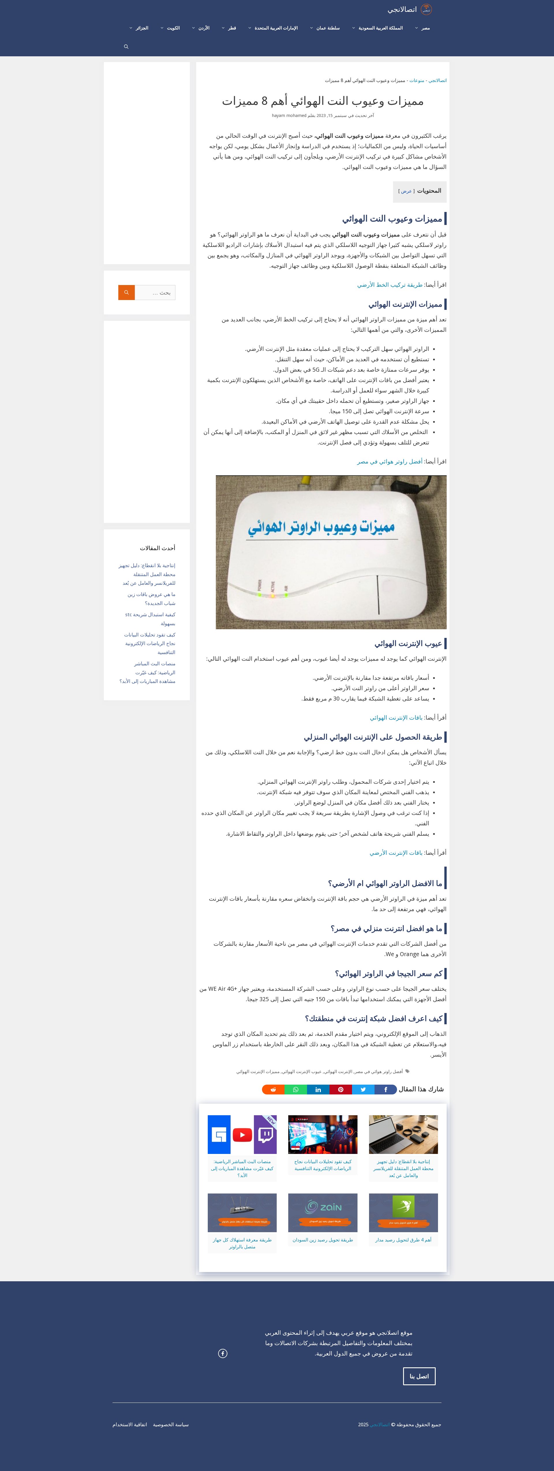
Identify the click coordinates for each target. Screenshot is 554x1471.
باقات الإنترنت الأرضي (396, 852)
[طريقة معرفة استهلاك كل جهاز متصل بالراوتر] (242, 1227)
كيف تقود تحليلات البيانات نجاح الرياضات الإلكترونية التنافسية (149, 643)
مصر (426, 28)
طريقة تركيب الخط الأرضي (390, 284)
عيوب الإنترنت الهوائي (302, 1071)
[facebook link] (222, 1353)
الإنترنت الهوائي (338, 1071)
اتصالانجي (402, 9)
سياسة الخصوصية (171, 1424)
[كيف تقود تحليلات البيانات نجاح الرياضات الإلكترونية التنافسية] (322, 1148)
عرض (406, 191)
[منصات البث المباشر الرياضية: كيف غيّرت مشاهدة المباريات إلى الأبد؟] (242, 1148)
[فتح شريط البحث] (126, 47)
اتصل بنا (419, 1376)
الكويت (173, 28)
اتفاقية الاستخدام (130, 1424)
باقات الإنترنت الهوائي (396, 717)
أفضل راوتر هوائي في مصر (390, 461)
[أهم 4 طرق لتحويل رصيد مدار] (403, 1227)
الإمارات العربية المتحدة (276, 28)
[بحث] (126, 292)
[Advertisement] (146, 163)
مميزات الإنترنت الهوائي (258, 1071)
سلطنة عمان (328, 28)
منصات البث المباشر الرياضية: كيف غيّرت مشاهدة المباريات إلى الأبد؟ (242, 1168)
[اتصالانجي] (426, 9)
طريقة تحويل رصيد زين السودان (323, 1240)
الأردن (204, 28)
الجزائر (142, 28)
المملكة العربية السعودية (381, 28)
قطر (232, 28)
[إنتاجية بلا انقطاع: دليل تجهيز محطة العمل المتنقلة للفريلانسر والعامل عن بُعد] (403, 1148)
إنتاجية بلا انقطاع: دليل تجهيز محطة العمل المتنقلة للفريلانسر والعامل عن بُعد (403, 1168)
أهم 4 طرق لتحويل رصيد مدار (403, 1240)
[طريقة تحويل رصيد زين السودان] (322, 1227)
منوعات (416, 80)
